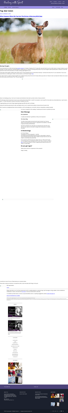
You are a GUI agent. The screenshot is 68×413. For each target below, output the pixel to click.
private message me (51, 293)
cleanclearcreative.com (28, 411)
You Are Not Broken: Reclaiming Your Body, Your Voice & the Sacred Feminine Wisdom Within (14, 333)
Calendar (55, 1)
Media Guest (15, 350)
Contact (59, 1)
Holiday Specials (15, 347)
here (32, 73)
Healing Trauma (15, 342)
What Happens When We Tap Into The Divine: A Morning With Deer (21, 16)
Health (15, 341)
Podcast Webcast (15, 352)
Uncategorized (15, 356)
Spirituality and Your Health (15, 346)
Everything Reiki (15, 340)
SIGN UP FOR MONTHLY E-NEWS (13, 295)
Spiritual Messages (15, 355)
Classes (9, 7)
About (53, 7)
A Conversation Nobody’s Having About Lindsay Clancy (14, 319)
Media (64, 1)
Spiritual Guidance (15, 7)
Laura (8, 287)
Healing (5, 7)
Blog (62, 7)
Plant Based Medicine (15, 344)
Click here (24, 291)
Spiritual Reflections (15, 354)
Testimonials (57, 7)
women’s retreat (20, 68)
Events (51, 1)
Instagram (15, 349)
